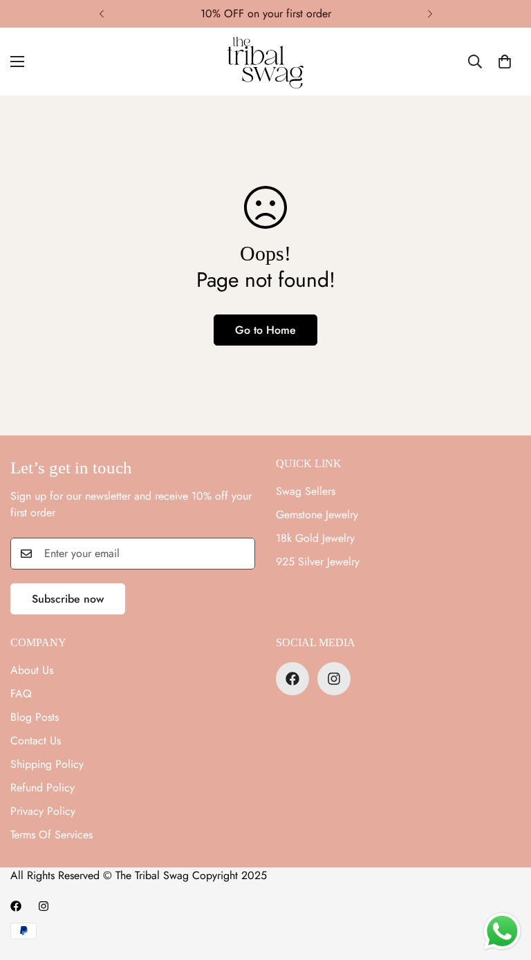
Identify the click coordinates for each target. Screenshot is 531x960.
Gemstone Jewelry (317, 515)
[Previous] (101, 14)
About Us (31, 670)
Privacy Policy (42, 811)
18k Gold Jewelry (315, 538)
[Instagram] (334, 678)
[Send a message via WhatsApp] (502, 931)
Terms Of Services (51, 835)
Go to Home (265, 330)
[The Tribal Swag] (265, 61)
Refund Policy (42, 788)
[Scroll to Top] (504, 885)
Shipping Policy (47, 764)
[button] (505, 61)
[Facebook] (292, 678)
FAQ (21, 694)
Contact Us (35, 741)
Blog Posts (34, 717)
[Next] (429, 14)
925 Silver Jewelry (318, 562)
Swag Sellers (305, 491)
